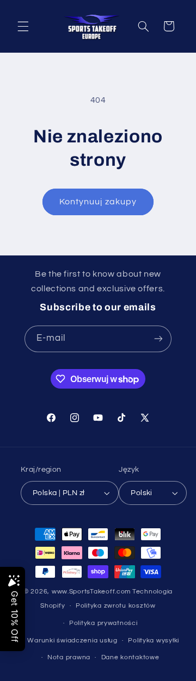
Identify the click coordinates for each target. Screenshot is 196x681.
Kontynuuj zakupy (98, 201)
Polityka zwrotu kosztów (116, 606)
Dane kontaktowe (130, 657)
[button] (22, 26)
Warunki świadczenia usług (72, 640)
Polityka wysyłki (153, 640)
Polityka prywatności (103, 623)
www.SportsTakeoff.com (91, 592)
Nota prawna (68, 657)
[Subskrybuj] (158, 339)
